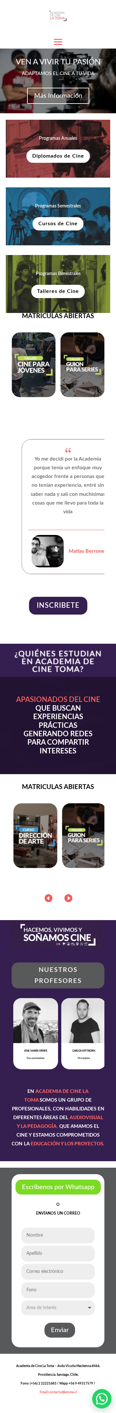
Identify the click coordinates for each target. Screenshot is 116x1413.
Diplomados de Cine (58, 156)
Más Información (58, 96)
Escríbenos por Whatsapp (58, 1187)
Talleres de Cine (58, 291)
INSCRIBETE (58, 605)
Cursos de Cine (58, 223)
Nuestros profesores (58, 975)
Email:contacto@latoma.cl (58, 1392)
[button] (68, 898)
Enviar (60, 1330)
